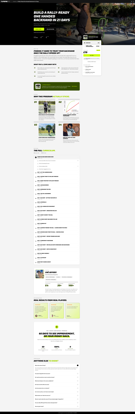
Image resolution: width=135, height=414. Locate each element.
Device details (74, 86)
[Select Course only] (91, 43)
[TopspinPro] (5, 1)
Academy (15, 1)
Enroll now (38, 29)
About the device (90, 38)
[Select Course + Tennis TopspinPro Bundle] (91, 46)
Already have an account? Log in (39, 32)
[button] (131, 1)
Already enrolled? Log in (92, 61)
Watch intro (51, 29)
